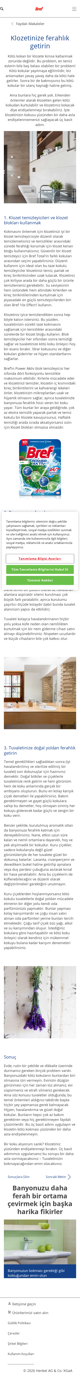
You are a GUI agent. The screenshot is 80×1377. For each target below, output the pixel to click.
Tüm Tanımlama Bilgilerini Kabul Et (40, 569)
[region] (40, 551)
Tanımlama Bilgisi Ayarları (40, 559)
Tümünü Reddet (40, 580)
